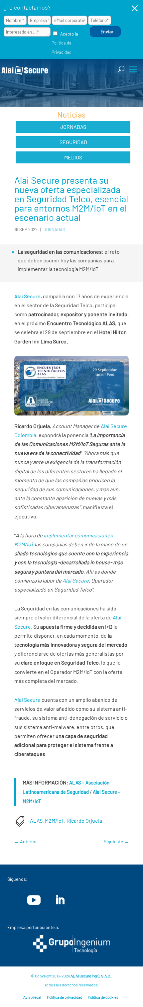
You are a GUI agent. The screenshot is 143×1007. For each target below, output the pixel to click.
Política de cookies (103, 997)
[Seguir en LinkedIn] (60, 900)
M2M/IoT (54, 820)
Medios (73, 157)
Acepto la (65, 42)
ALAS (36, 820)
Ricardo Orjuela (84, 820)
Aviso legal (32, 997)
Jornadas (73, 127)
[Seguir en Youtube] (34, 900)
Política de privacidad (64, 997)
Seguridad (73, 142)
